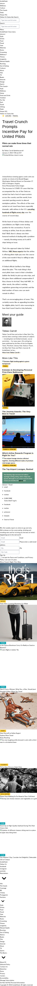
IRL (1, 890)
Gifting (2, 107)
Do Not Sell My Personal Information (12, 983)
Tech (1, 102)
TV (1, 75)
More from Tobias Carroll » (11, 352)
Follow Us (3, 17)
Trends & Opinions (9, 449)
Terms (2, 971)
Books (2, 77)
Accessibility (4, 978)
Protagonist (4, 895)
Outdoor (3, 98)
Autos (2, 50)
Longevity (3, 59)
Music (2, 70)
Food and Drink (5, 95)
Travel (2, 43)
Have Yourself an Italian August (10, 733)
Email (21, 538)
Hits (1, 884)
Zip (21, 548)
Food (1, 41)
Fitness (2, 57)
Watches (3, 48)
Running (3, 64)
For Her (2, 100)
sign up (21, 480)
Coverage (3, 888)
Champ (2, 893)
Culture (2, 8)
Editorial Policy (5, 964)
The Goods (3, 10)
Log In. (15, 501)
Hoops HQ (3, 15)
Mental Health (5, 61)
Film (1, 73)
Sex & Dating (4, 66)
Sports (2, 84)
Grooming (3, 52)
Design (2, 82)
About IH (3, 962)
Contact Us (4, 967)
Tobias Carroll (8, 150)
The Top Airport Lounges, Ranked (17, 469)
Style (1, 36)
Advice (2, 935)
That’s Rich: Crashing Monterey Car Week (14, 604)
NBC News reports (16, 251)
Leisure (2, 3)
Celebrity (4, 765)
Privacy (2, 973)
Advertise (3, 969)
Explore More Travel (6, 735)
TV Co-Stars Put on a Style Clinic (11, 767)
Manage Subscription (7, 980)
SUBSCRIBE (8, 498)
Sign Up (2, 555)
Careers (2, 976)
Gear (1, 45)
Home (2, 93)
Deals (2, 12)
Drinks (2, 39)
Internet (2, 79)
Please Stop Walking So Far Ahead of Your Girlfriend (17, 796)
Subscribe (10, 17)
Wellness (3, 6)
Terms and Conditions (17, 557)
